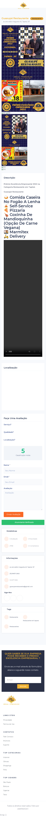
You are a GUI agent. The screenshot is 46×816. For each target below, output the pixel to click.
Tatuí (5, 795)
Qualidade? (9, 432)
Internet (6, 757)
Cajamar (6, 790)
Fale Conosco (8, 737)
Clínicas (6, 761)
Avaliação (8, 488)
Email (6, 477)
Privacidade (7, 720)
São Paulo (7, 782)
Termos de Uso (8, 724)
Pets (5, 770)
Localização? (9, 440)
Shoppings (7, 766)
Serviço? (7, 425)
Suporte (6, 745)
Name (6, 465)
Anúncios (6, 741)
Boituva (6, 786)
